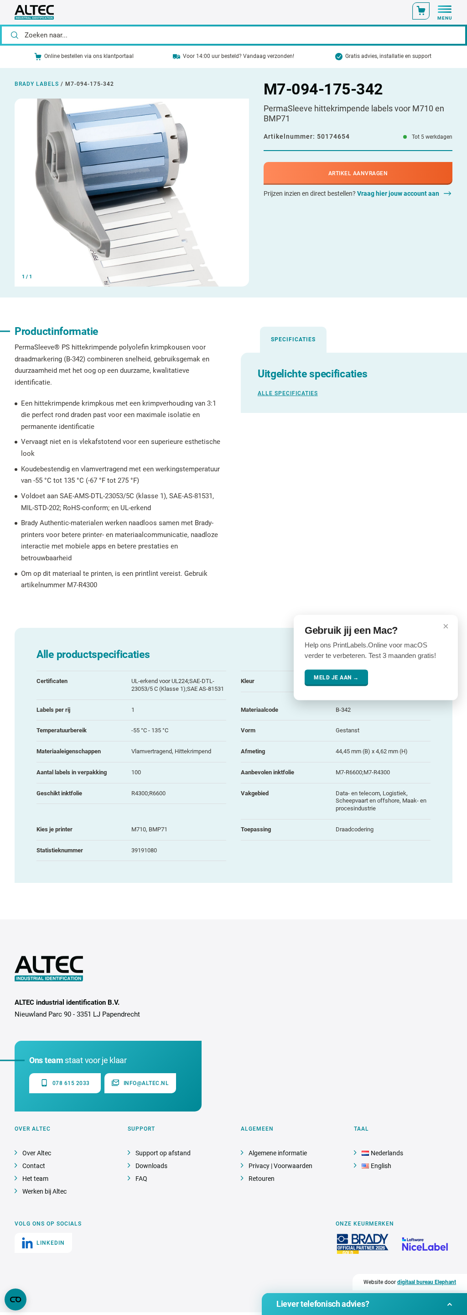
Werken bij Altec (44, 1191)
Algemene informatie (278, 1153)
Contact (33, 1166)
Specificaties (293, 339)
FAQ (141, 1178)
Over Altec (36, 1153)
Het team (35, 1178)
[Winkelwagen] (421, 11)
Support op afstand (163, 1153)
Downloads (151, 1166)
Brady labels (37, 84)
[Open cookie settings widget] (15, 1299)
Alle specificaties (288, 393)
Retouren (262, 1178)
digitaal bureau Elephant (426, 1282)
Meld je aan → (336, 677)
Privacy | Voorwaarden (280, 1166)
